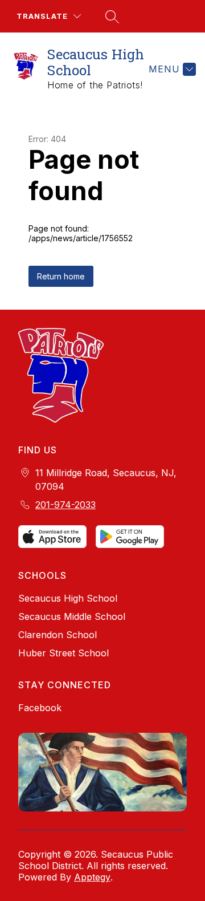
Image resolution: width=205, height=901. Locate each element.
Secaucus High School (67, 598)
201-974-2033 (65, 504)
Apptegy (92, 877)
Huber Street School (63, 653)
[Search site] (110, 16)
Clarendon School (57, 634)
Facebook (40, 707)
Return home (61, 276)
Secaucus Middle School (71, 616)
